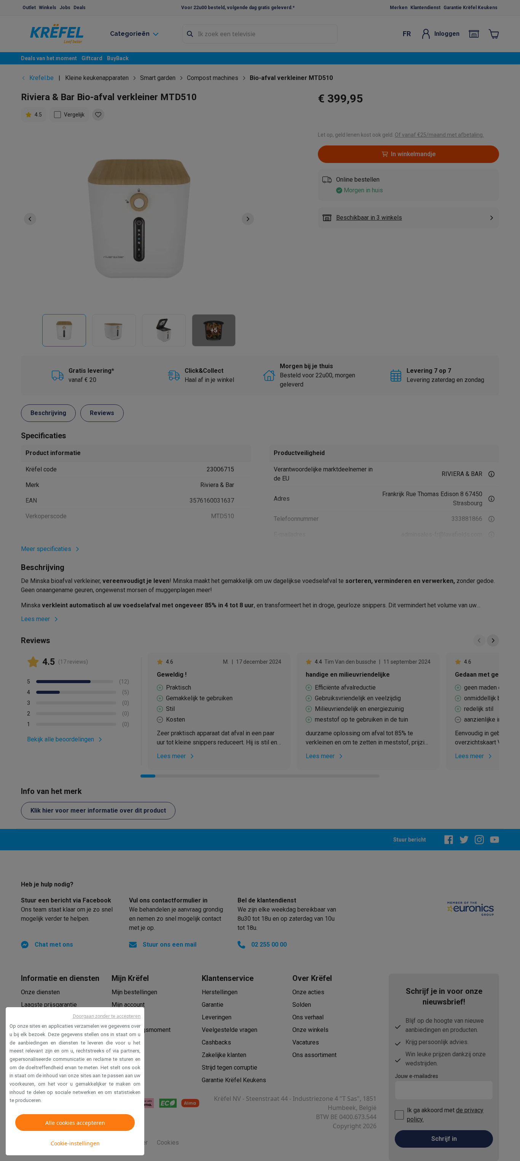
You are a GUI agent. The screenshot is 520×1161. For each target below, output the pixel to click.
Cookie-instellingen (75, 1143)
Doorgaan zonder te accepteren (106, 1016)
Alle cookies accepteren (75, 1122)
